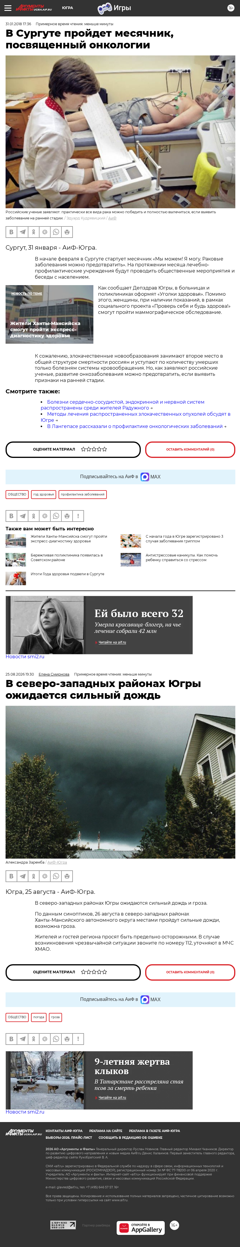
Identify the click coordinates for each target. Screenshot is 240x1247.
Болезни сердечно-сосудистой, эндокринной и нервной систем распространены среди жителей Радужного (123, 405)
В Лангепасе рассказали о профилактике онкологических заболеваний (135, 426)
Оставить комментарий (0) (190, 449)
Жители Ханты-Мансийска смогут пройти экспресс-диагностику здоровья (69, 538)
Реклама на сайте (105, 1131)
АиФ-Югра (57, 862)
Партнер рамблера (96, 1225)
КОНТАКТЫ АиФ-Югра (64, 1131)
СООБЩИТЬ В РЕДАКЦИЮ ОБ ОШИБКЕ (130, 1138)
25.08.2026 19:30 (20, 674)
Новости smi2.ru (25, 656)
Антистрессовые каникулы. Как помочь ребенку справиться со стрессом (182, 557)
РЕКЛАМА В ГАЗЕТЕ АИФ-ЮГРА (154, 1131)
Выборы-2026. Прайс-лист (69, 1138)
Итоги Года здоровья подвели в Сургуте (67, 574)
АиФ (112, 218)
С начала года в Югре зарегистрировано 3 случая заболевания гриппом (184, 538)
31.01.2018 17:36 (18, 24)
